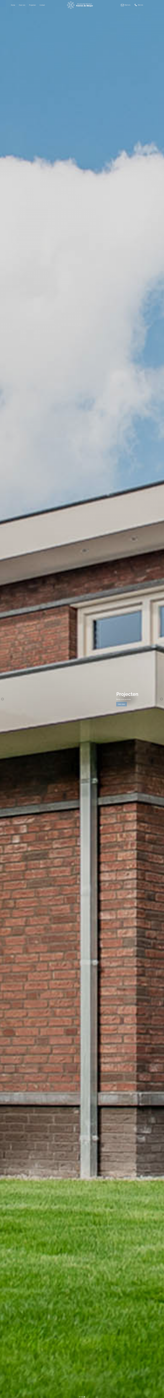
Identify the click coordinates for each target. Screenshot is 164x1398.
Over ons (22, 5)
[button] (125, 5)
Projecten (32, 5)
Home (13, 5)
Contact (42, 5)
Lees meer (31, 704)
